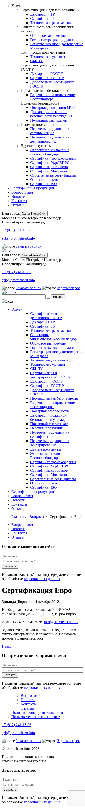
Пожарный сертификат (49, 120)
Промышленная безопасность (54, 398)
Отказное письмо (44, 180)
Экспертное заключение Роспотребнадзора (49, 152)
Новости (18, 197)
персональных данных (42, 579)
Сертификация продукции (32, 188)
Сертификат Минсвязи (48, 171)
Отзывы (17, 205)
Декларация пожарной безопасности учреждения (51, 114)
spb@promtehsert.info (18, 238)
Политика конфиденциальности (37, 713)
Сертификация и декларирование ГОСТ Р (50, 375)
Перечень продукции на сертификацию (49, 131)
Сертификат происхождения (53, 158)
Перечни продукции (46, 428)
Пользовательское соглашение (35, 717)
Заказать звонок (28, 246)
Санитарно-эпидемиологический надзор (53, 337)
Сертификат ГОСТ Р (47, 78)
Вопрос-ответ (22, 192)
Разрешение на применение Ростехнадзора (52, 97)
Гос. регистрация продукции (53, 40)
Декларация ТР (42, 14)
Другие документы (45, 449)
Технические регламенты (50, 23)
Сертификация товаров (49, 167)
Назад (6, 646)
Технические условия (47, 57)
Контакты (19, 201)
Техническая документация (52, 360)
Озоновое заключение (48, 35)
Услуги (17, 309)
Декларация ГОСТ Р (46, 74)
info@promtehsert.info (61, 622)
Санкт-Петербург (34, 213)
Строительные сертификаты (53, 175)
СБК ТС (36, 61)
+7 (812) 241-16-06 (16, 230)
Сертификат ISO (43, 184)
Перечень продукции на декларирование (49, 139)
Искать (58, 297)
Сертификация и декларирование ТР (46, 316)
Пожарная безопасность (49, 411)
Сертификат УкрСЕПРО (50, 163)
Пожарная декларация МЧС (52, 108)
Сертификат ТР (42, 18)
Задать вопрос (68, 288)
